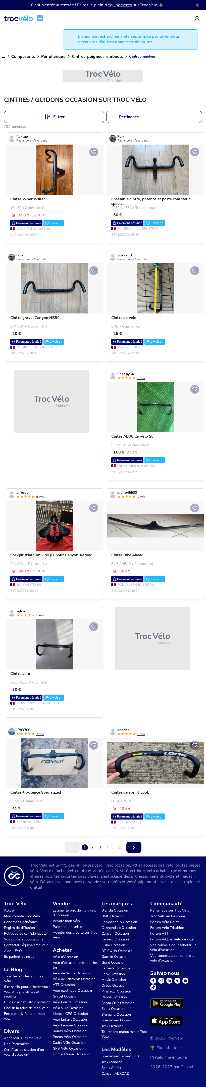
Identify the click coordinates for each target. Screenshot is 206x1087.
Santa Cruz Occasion (117, 1003)
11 (120, 847)
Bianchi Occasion (114, 910)
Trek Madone (111, 1062)
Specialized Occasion (117, 1020)
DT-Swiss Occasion (116, 950)
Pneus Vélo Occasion (69, 1036)
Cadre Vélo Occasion (69, 1042)
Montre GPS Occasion (70, 1013)
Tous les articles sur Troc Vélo (24, 978)
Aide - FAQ (13, 950)
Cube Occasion (113, 945)
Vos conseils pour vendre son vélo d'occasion (173, 958)
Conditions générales (21, 922)
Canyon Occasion (115, 933)
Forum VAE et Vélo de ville (171, 939)
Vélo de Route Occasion (72, 973)
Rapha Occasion (114, 997)
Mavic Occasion (113, 979)
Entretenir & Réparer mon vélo (24, 1016)
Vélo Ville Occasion (68, 1008)
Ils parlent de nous (19, 956)
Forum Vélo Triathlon (167, 927)
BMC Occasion (113, 916)
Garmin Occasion (114, 956)
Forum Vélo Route (164, 922)
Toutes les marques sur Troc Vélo (124, 1034)
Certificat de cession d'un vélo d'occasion (24, 1052)
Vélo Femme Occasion (70, 1025)
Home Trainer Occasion (71, 1054)
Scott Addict (111, 1067)
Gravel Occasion (65, 996)
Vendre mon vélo (66, 921)
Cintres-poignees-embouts (97, 56)
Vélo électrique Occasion (72, 990)
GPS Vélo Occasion (68, 1048)
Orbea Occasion (114, 985)
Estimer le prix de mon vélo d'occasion (74, 913)
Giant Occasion (113, 962)
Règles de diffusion (19, 927)
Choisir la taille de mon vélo (26, 1008)
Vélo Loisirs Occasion (70, 1002)
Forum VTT (159, 933)
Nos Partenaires (16, 1043)
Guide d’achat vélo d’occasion (27, 1002)
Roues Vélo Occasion (69, 1031)
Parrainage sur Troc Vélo (169, 910)
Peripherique (53, 56)
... (3, 56)
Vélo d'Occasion (65, 957)
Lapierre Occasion (115, 968)
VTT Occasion (64, 984)
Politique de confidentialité (25, 933)
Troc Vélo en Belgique (167, 916)
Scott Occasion (113, 1008)
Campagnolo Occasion (119, 922)
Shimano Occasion (116, 1014)
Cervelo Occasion (115, 939)
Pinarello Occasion (116, 991)
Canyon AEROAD (115, 1073)
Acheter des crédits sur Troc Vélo (75, 935)
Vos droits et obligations (23, 939)
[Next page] (133, 847)
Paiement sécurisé (67, 926)
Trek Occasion (112, 1026)
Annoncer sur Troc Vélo (22, 1038)
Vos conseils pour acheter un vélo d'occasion (173, 947)
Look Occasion (113, 974)
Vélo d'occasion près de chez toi (75, 965)
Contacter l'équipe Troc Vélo (26, 945)
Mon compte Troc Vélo (22, 916)
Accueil (9, 910)
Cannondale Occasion (118, 927)
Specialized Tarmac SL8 (120, 1056)
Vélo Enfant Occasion (70, 1019)
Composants (23, 56)
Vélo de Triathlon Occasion (74, 979)
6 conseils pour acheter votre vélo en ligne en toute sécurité (27, 991)
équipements (120, 5)
